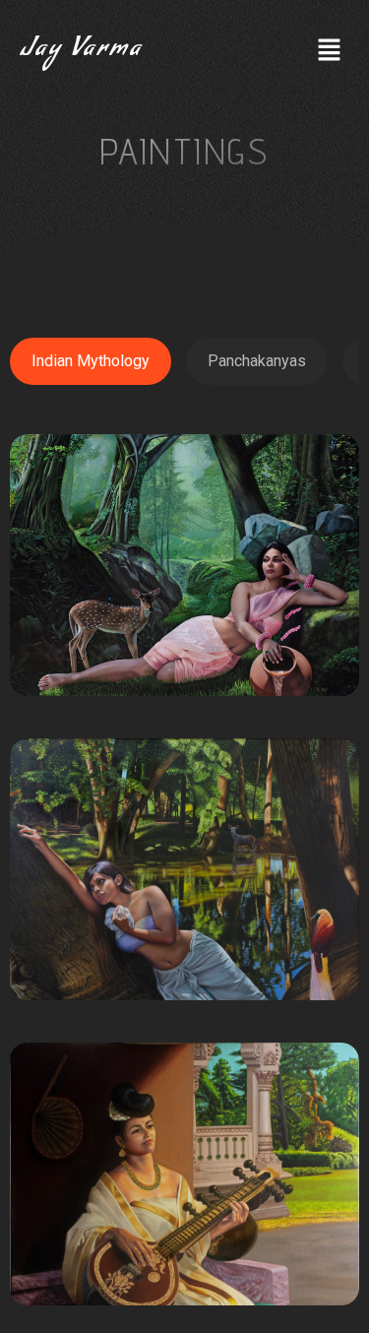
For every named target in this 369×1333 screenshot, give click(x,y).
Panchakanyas (257, 360)
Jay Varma (81, 51)
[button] (329, 51)
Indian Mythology (90, 360)
